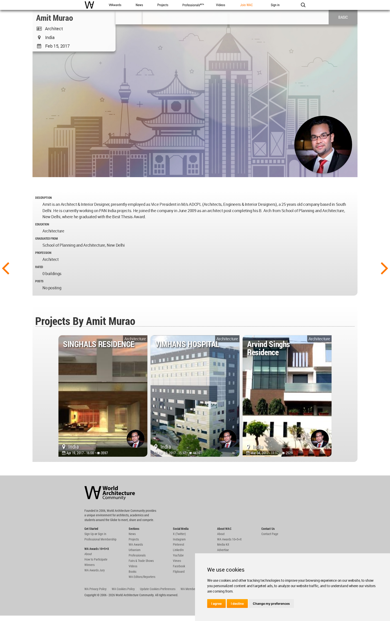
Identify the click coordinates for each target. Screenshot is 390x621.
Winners (89, 565)
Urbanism (135, 550)
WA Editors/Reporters (142, 577)
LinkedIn (178, 550)
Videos (133, 566)
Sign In (102, 534)
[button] (303, 5)
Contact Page (269, 534)
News (132, 534)
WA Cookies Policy (123, 589)
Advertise (223, 550)
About (88, 554)
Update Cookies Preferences (157, 589)
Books (132, 571)
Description (43, 197)
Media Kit (223, 544)
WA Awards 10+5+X (229, 539)
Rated (39, 267)
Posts (39, 281)
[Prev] (5, 267)
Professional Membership (100, 539)
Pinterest (178, 544)
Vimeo (177, 561)
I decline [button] (237, 603)
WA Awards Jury (94, 570)
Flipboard (179, 571)
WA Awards (136, 544)
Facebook (179, 566)
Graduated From (46, 238)
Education (42, 224)
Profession (43, 252)
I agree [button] (216, 603)
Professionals (137, 555)
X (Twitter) (179, 534)
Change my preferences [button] (271, 603)
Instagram (179, 539)
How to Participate (95, 559)
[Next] (384, 267)
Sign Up (89, 534)
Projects (134, 539)
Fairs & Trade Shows (141, 561)
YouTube (178, 555)
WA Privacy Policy (95, 589)
